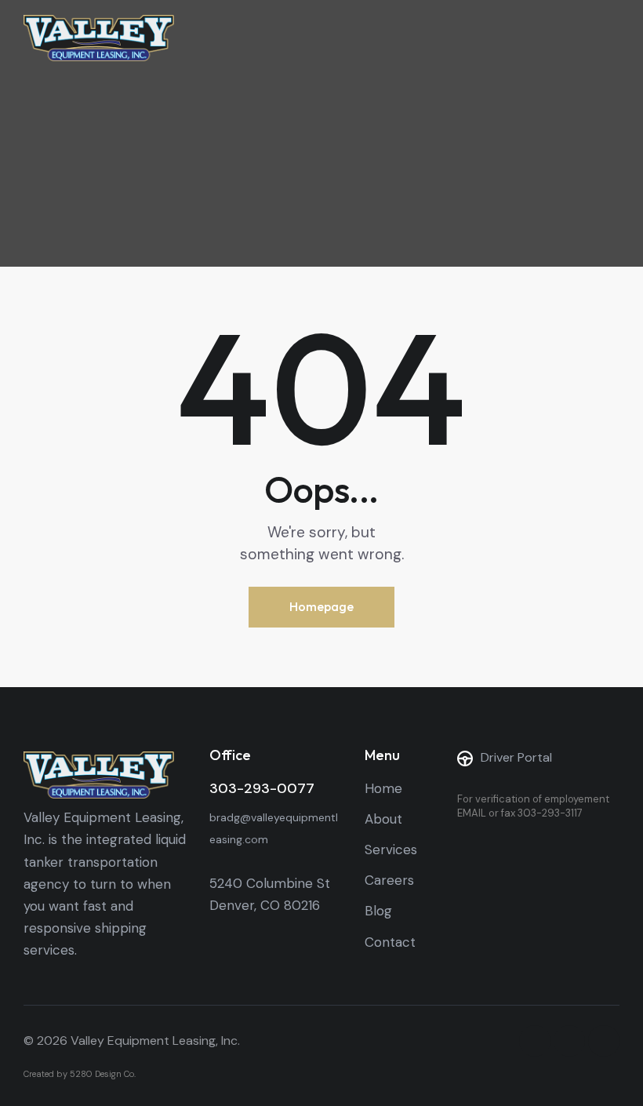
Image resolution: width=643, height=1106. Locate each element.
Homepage (321, 606)
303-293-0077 (261, 788)
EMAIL (471, 813)
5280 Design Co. (103, 1073)
